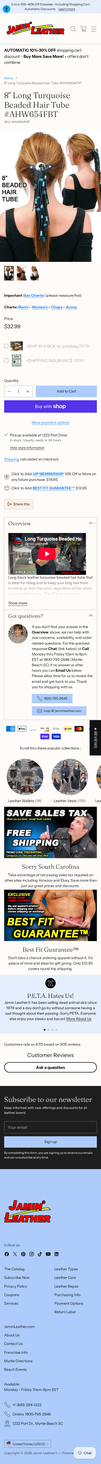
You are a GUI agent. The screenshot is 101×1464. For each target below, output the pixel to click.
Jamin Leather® (45, 1453)
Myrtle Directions (18, 1361)
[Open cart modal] (83, 29)
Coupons (11, 1295)
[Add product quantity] (27, 391)
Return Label (65, 1312)
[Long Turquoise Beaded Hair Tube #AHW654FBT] (50, 206)
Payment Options (68, 1303)
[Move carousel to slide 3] (52, 1030)
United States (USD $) (29, 1444)
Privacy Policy (15, 1286)
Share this (21, 504)
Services (11, 1303)
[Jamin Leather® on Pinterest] (23, 1255)
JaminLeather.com (19, 1326)
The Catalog (14, 1269)
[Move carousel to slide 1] (45, 1030)
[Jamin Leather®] (35, 29)
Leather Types (66, 1269)
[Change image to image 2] (21, 273)
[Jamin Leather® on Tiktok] (40, 1255)
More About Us (78, 1018)
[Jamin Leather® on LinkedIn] (56, 1255)
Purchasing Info (67, 1295)
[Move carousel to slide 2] (48, 1030)
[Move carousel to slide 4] (56, 1030)
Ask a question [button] (50, 1067)
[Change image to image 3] (34, 273)
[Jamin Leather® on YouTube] (48, 1255)
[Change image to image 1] (9, 273)
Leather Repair (66, 1286)
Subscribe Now (17, 1277)
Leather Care (65, 1277)
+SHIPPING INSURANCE (49, 360)
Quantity (11, 380)
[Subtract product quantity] (9, 391)
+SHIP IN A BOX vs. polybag (52, 346)
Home (8, 78)
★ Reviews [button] (95, 737)
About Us (12, 1335)
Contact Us (13, 1343)
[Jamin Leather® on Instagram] (31, 1255)
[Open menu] (93, 29)
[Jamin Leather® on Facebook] (7, 1255)
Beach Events (15, 1369)
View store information (27, 448)
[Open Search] (73, 29)
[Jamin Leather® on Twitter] (15, 1255)
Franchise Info (16, 1352)
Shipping (11, 459)
